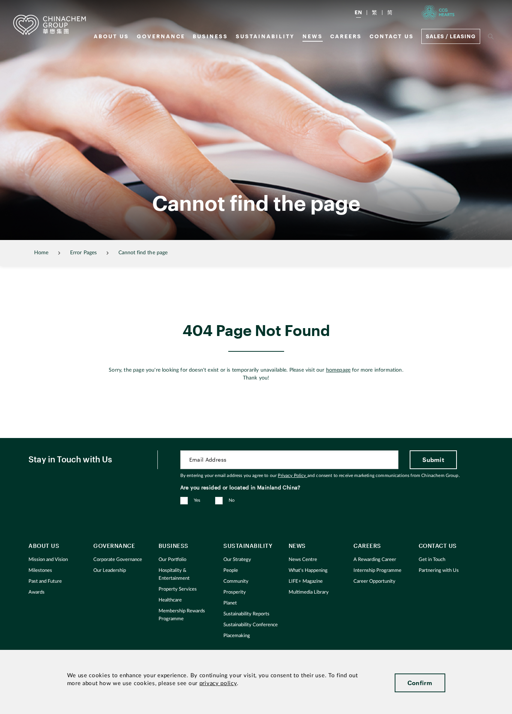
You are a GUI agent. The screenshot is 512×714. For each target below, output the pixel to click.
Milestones (40, 570)
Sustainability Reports (246, 614)
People (230, 570)
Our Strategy (237, 559)
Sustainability (265, 36)
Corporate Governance (117, 559)
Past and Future (45, 581)
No (232, 500)
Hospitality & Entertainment (174, 574)
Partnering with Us (439, 570)
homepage (338, 370)
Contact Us (392, 36)
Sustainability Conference (250, 624)
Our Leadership (109, 570)
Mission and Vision (48, 559)
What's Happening (308, 570)
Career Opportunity (374, 581)
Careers (346, 36)
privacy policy (218, 683)
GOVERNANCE (161, 36)
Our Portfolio (172, 559)
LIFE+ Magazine (306, 581)
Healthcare (170, 600)
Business (210, 36)
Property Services (178, 589)
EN (358, 12)
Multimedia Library (309, 592)
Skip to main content (28, 6)
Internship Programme (377, 570)
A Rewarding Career (374, 559)
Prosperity (234, 592)
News (312, 36)
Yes (197, 500)
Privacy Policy (292, 475)
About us (111, 36)
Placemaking (236, 635)
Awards (36, 592)
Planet (230, 603)
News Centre (303, 559)
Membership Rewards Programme (182, 615)
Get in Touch (432, 559)
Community (236, 581)
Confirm (420, 682)
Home (41, 252)
